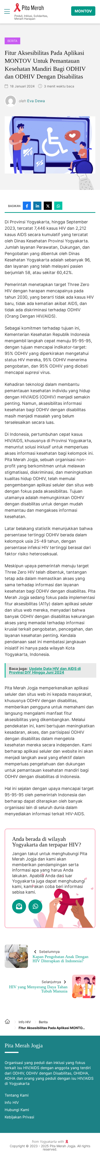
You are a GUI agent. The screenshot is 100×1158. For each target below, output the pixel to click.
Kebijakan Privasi (19, 1117)
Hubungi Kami (17, 1109)
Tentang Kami (17, 1095)
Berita (12, 41)
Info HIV (12, 1102)
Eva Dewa (36, 100)
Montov (83, 11)
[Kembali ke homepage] (9, 1025)
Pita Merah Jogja (28, 7)
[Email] (19, 906)
